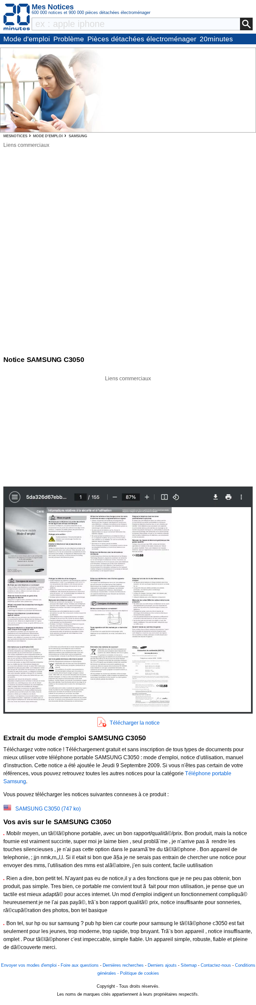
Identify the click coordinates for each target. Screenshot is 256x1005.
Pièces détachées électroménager (141, 39)
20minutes (216, 39)
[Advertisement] (128, 429)
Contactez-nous (216, 965)
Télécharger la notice (135, 723)
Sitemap (189, 965)
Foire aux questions (80, 965)
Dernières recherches (123, 965)
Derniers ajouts (162, 965)
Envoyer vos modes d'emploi (29, 965)
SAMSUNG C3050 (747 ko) (48, 809)
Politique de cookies (139, 973)
